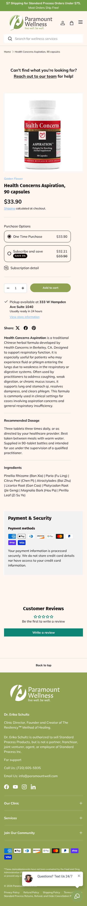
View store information (24, 317)
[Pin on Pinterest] (34, 328)
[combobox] (43, 38)
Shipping (9, 208)
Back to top (43, 665)
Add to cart (50, 288)
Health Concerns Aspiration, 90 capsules (37, 52)
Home (7, 52)
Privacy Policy (11, 892)
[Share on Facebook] (26, 328)
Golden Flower (13, 178)
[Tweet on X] (18, 328)
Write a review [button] (43, 632)
